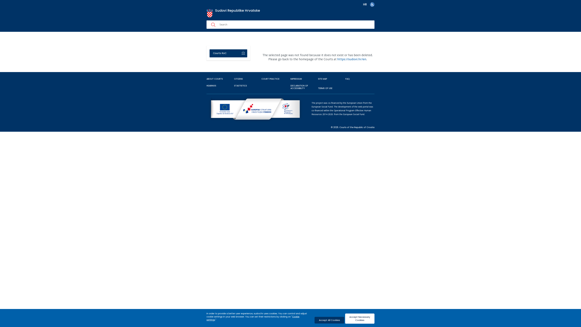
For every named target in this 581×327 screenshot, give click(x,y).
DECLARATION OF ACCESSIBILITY (299, 87)
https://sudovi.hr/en (351, 59)
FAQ (347, 78)
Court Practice (270, 78)
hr (365, 4)
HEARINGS (211, 85)
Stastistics (240, 85)
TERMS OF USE (325, 88)
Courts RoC (219, 53)
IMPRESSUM (296, 78)
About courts (215, 78)
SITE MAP (322, 78)
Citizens (238, 78)
